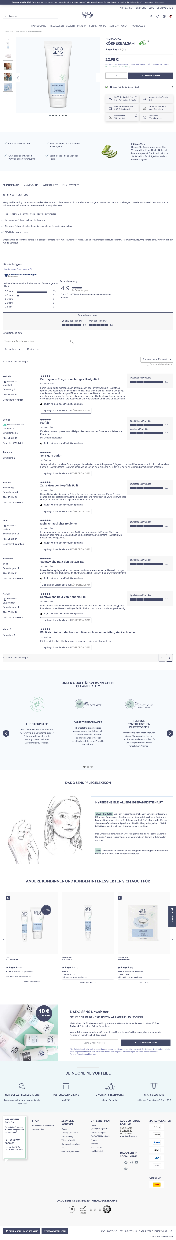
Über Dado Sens (165, 8)
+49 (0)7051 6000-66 (12, 1141)
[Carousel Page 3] (91, 767)
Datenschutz (115, 1231)
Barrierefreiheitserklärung (155, 1231)
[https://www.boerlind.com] (125, 1162)
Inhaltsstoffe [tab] (70, 185)
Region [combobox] (30, 349)
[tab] (11, 185)
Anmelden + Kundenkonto (43, 1125)
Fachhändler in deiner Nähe (23, 1231)
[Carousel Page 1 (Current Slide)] (84, 767)
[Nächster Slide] (170, 733)
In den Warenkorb (150, 75)
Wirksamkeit (126, 8)
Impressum (131, 1231)
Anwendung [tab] (31, 185)
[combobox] (33, 15)
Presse (94, 1140)
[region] (51, 77)
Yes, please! (149, 2)
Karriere (94, 1143)
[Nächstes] (98, 77)
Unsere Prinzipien (98, 1132)
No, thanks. (159, 2)
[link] (79, 288)
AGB (103, 1231)
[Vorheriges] (18, 77)
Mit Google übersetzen (51, 438)
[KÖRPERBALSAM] (58, 75)
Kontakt (64, 1129)
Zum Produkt (143, 982)
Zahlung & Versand (69, 1132)
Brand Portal (96, 1147)
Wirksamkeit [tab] (50, 185)
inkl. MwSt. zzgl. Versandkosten (117, 64)
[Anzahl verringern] (108, 76)
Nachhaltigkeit (97, 1151)
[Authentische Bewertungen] (20, 275)
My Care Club (38, 1129)
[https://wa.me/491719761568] (125, 1168)
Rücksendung (67, 1136)
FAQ (63, 1147)
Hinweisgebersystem (70, 1144)
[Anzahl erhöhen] (123, 76)
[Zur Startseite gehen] (88, 16)
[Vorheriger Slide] (6, 733)
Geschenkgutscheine (70, 1151)
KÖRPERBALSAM (80, 410)
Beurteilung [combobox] (10, 349)
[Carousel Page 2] (88, 767)
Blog (151, 8)
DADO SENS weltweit (100, 1136)
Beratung (141, 8)
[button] (172, 87)
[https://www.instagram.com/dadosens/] (131, 1162)
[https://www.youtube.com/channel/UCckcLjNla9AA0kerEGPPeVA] (136, 1162)
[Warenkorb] (164, 16)
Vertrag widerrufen (55, 1231)
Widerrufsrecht (68, 1140)
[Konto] (151, 16)
